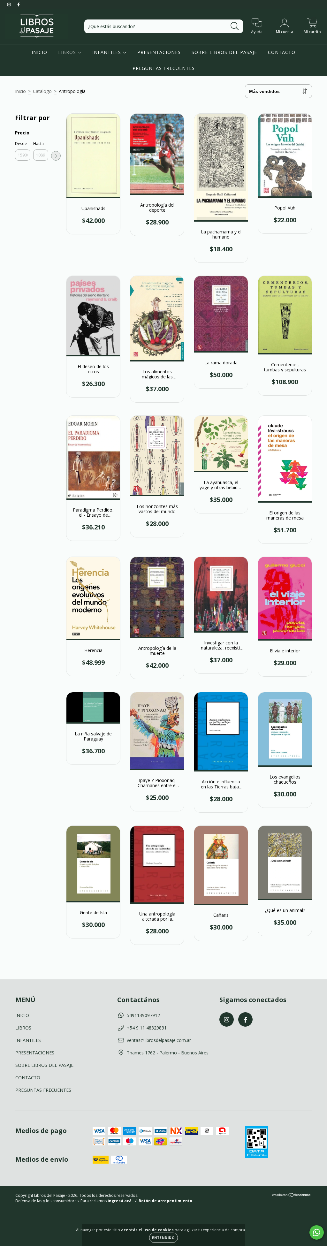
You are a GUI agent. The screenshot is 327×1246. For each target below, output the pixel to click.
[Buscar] (234, 26)
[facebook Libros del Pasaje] (18, 4)
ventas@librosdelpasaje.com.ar (159, 1040)
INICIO (39, 52)
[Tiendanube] (292, 1195)
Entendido (163, 1237)
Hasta (38, 143)
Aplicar (56, 156)
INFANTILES (107, 52)
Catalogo (42, 91)
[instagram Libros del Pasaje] (9, 4)
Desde (21, 143)
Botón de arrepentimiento (165, 1201)
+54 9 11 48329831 (147, 1028)
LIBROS (68, 52)
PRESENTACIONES (159, 52)
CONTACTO (281, 52)
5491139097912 (143, 1015)
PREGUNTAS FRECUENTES (164, 68)
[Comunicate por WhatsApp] (316, 1232)
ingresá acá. (120, 1201)
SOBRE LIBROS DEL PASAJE (224, 52)
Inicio (20, 91)
